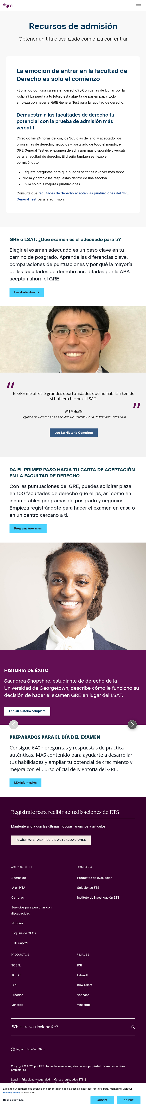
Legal (14, 1079)
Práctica (17, 995)
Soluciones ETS (88, 888)
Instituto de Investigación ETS (98, 897)
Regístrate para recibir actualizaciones (51, 840)
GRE (14, 985)
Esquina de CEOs (23, 933)
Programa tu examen (28, 528)
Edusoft (82, 975)
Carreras (17, 897)
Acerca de (18, 878)
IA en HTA (18, 888)
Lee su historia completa (74, 433)
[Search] (133, 1027)
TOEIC (16, 975)
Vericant (83, 995)
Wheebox (83, 1005)
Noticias (17, 923)
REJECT (128, 1100)
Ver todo (17, 1005)
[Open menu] (138, 5)
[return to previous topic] (13, 724)
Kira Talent (84, 985)
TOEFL (16, 965)
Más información (25, 782)
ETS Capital (19, 943)
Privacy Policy (11, 1092)
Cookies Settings (13, 1100)
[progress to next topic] (132, 724)
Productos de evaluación (94, 878)
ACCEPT (102, 1100)
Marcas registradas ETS (69, 1079)
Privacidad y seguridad (35, 1079)
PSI (79, 965)
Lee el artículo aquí (26, 292)
